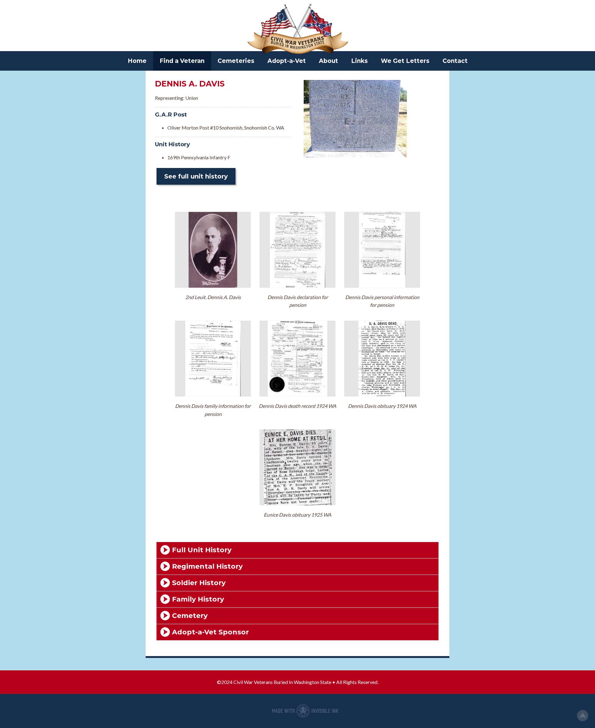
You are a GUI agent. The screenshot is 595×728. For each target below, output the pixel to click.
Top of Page (582, 715)
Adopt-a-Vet (286, 60)
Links (359, 60)
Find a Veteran (182, 60)
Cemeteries (236, 60)
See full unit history (196, 176)
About (328, 60)
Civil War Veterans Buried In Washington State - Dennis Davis (297, 29)
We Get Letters (405, 60)
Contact (455, 60)
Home (137, 60)
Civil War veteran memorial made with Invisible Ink (305, 711)
